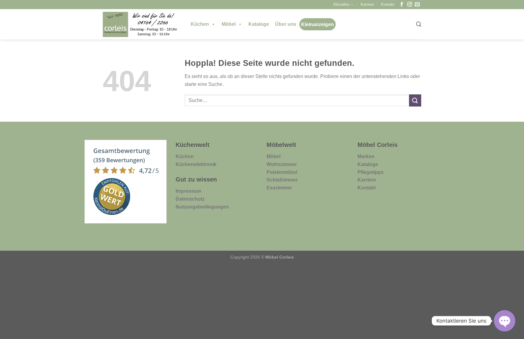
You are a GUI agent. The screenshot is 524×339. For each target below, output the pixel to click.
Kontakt (388, 4)
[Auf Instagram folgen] (409, 4)
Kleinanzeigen (317, 24)
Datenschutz (190, 199)
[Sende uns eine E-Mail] (417, 4)
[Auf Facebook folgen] (401, 4)
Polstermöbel (282, 172)
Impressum (188, 191)
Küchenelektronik (196, 164)
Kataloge (258, 24)
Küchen (200, 24)
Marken (366, 156)
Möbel (229, 24)
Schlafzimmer (282, 179)
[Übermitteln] (415, 100)
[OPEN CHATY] (504, 320)
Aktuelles (341, 4)
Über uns (285, 24)
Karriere (367, 4)
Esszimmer (279, 187)
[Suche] (418, 24)
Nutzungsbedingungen (202, 206)
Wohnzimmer (282, 164)
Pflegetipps (371, 172)
